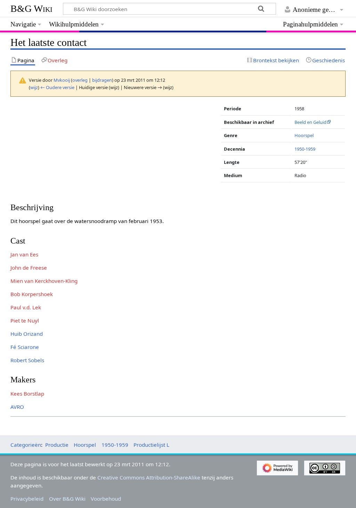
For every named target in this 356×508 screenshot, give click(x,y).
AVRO (17, 406)
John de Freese (28, 267)
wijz (34, 87)
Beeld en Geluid (310, 122)
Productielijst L (151, 444)
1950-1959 (304, 149)
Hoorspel (304, 135)
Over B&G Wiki (67, 498)
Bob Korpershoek (31, 294)
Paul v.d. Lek (25, 307)
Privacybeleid (26, 498)
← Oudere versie (57, 87)
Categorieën (25, 444)
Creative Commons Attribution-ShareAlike (148, 477)
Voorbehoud (106, 498)
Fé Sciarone (24, 346)
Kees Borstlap (27, 393)
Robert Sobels (27, 360)
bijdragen (102, 80)
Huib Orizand (26, 333)
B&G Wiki (31, 8)
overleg (80, 80)
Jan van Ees (24, 254)
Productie (56, 444)
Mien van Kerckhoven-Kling (44, 280)
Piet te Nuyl (24, 320)
